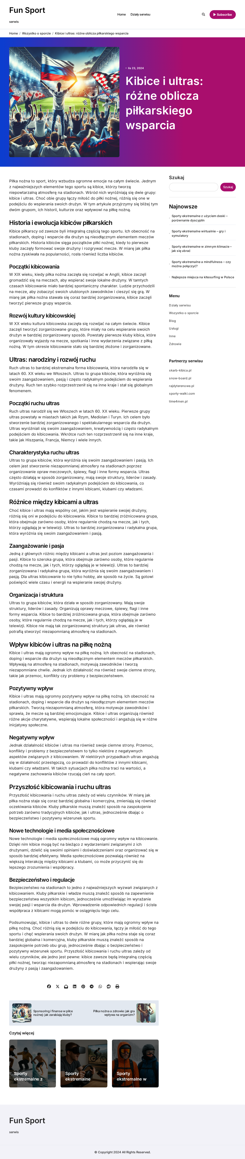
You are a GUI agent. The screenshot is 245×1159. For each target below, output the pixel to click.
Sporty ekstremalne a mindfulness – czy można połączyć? (201, 264)
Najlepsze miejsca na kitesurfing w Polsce (203, 277)
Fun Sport (27, 10)
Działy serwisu (140, 14)
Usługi (174, 328)
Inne (172, 336)
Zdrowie (175, 344)
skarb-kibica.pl (180, 370)
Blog (172, 321)
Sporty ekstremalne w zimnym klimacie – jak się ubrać (202, 249)
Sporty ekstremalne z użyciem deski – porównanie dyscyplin (200, 218)
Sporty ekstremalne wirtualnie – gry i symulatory (198, 233)
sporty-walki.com (182, 393)
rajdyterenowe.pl (181, 386)
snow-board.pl (180, 378)
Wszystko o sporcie (183, 313)
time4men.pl (178, 401)
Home (121, 14)
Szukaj (176, 177)
